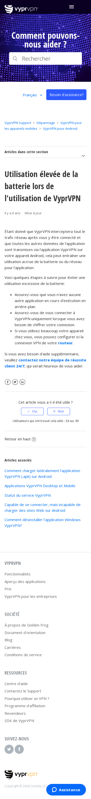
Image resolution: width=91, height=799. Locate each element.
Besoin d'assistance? (66, 94)
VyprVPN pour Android (60, 128)
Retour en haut (18, 438)
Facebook (8, 382)
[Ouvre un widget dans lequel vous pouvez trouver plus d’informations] (66, 790)
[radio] (32, 411)
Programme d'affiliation (25, 705)
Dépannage (46, 122)
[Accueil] (21, 12)
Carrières (13, 647)
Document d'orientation (25, 632)
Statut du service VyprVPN (28, 495)
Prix (8, 588)
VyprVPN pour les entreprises (31, 596)
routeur (65, 342)
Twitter (15, 382)
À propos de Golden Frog (27, 624)
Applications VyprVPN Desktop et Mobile (40, 485)
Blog (8, 639)
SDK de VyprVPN (19, 720)
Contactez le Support (23, 690)
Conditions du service (23, 654)
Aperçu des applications (25, 581)
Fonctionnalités (18, 573)
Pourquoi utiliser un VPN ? (27, 698)
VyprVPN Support (18, 122)
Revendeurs (15, 713)
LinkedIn (22, 382)
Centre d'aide (16, 683)
